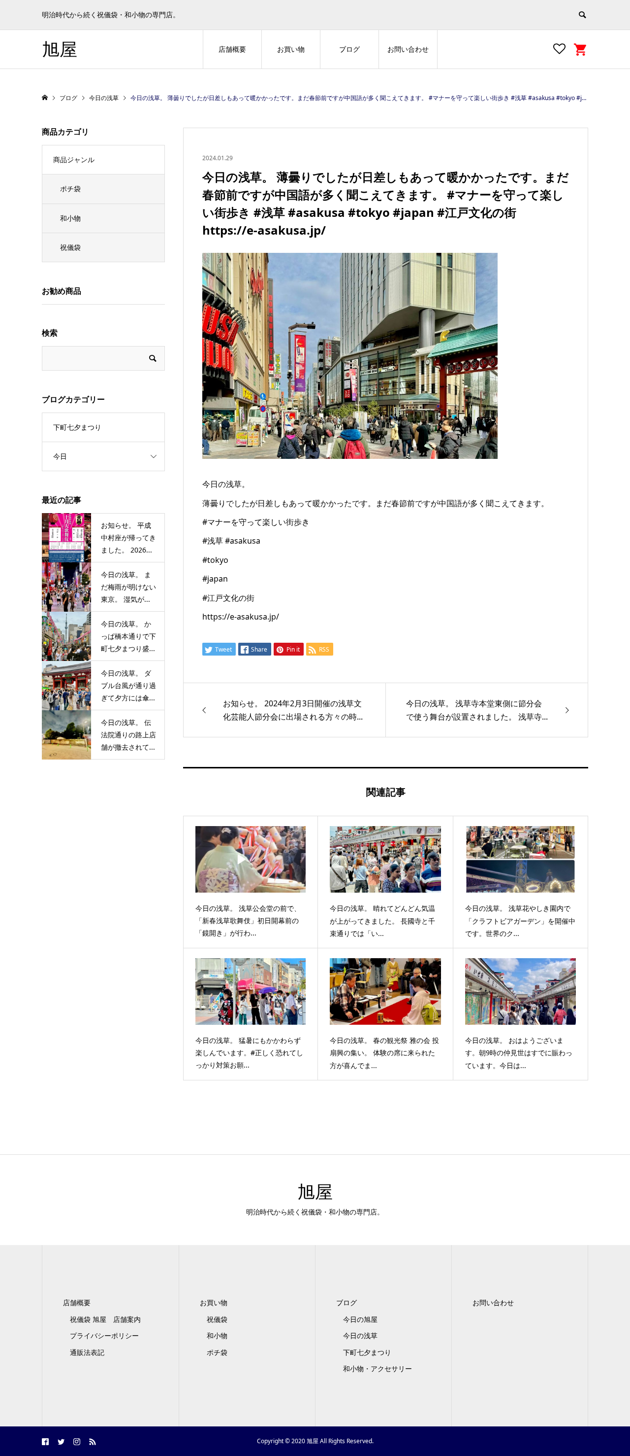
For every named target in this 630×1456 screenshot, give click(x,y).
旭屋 (59, 49)
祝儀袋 (70, 247)
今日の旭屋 (360, 1319)
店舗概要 (232, 49)
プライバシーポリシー (104, 1335)
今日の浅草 (360, 1335)
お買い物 (291, 49)
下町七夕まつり (77, 427)
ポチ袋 (70, 188)
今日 (60, 456)
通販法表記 (87, 1352)
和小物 (70, 218)
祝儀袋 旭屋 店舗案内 (109, 1319)
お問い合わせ (408, 49)
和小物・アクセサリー (377, 1368)
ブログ (349, 49)
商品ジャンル (73, 159)
